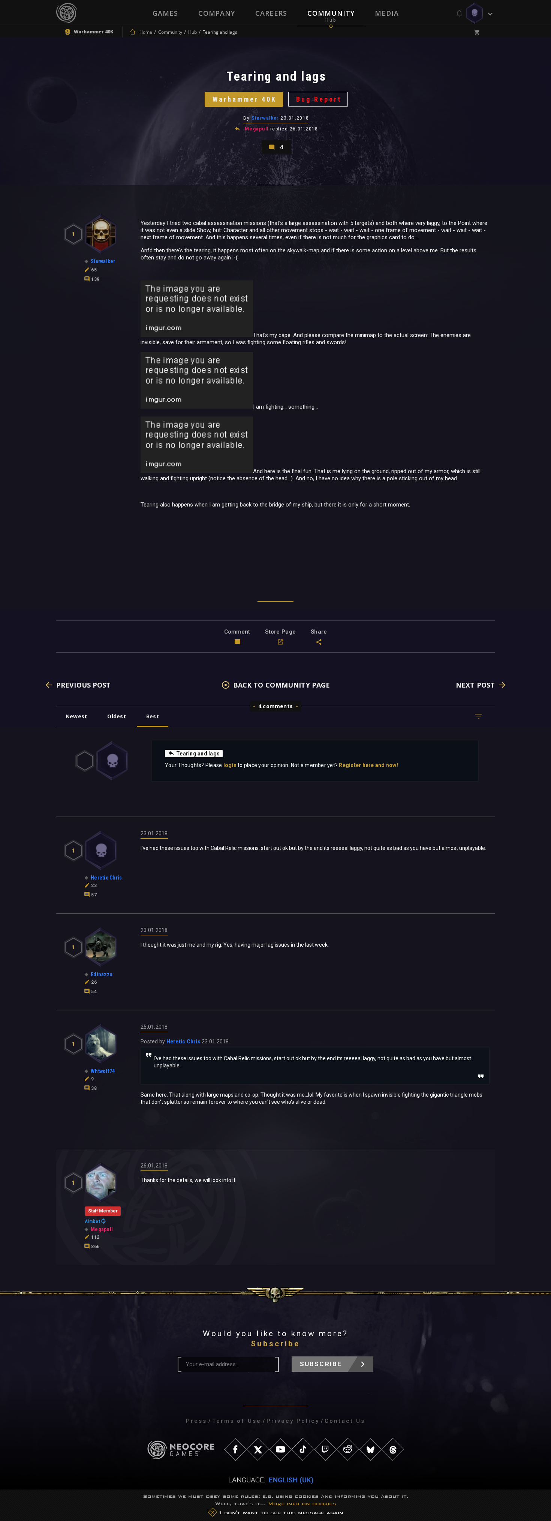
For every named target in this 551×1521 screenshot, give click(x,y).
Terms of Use (236, 1421)
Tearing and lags (198, 754)
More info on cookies (302, 1503)
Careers (271, 13)
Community (331, 13)
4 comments (275, 706)
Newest (76, 716)
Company (216, 13)
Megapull (257, 129)
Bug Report (318, 99)
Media (387, 13)
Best (152, 716)
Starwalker (265, 118)
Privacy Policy (293, 1421)
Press (196, 1421)
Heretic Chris (183, 1041)
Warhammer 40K (245, 99)
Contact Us (345, 1421)
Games (165, 13)
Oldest (116, 716)
